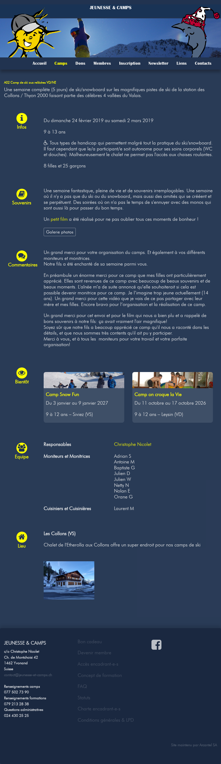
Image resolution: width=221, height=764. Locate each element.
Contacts (203, 63)
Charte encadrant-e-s (99, 709)
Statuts (84, 698)
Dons (80, 63)
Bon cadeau (90, 642)
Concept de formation (100, 675)
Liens (182, 63)
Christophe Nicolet (132, 444)
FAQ (82, 686)
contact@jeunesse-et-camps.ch (28, 674)
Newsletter (158, 63)
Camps (60, 63)
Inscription (129, 63)
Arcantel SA (208, 744)
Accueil (39, 63)
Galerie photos (59, 232)
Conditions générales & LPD (106, 720)
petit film (59, 219)
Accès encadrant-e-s (98, 664)
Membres (102, 63)
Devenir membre (94, 653)
